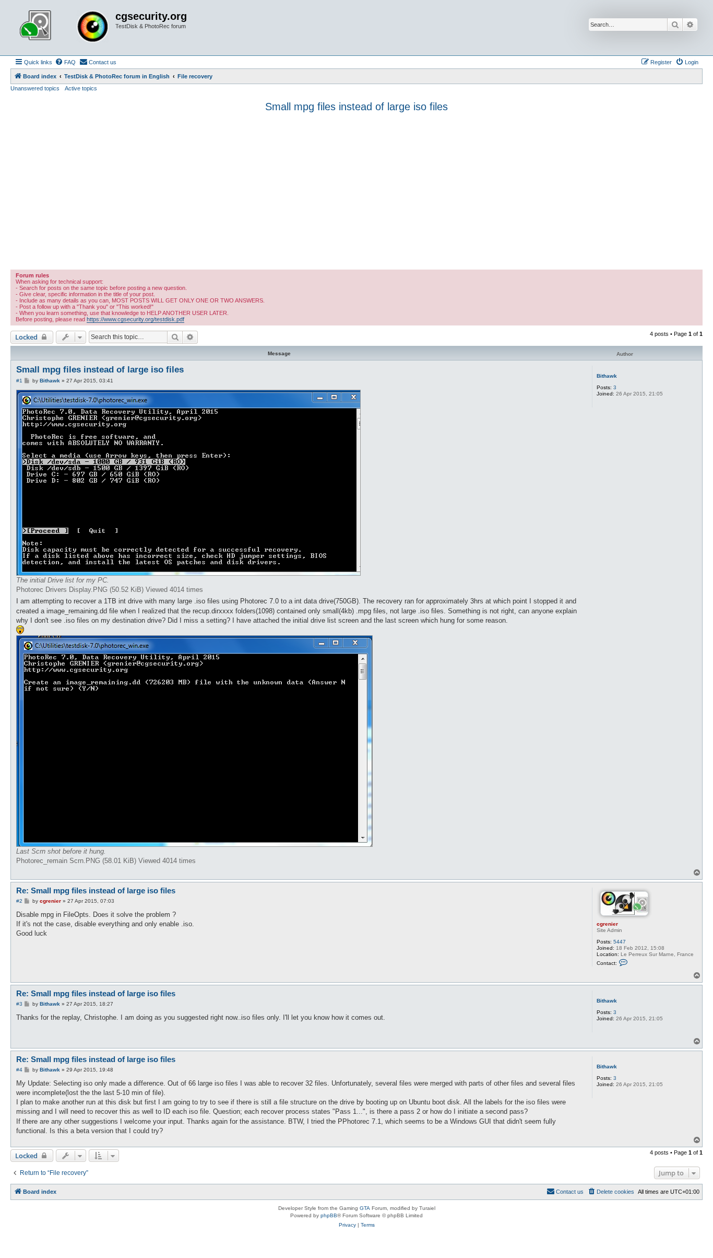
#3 (19, 1004)
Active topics (81, 88)
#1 (19, 380)
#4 (19, 1070)
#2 (19, 901)
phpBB (328, 1215)
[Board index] (64, 28)
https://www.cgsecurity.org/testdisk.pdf (135, 319)
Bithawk (607, 376)
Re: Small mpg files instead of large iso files (95, 890)
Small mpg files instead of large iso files (356, 106)
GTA (365, 1208)
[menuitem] (65, 62)
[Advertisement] (356, 191)
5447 (619, 942)
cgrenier (607, 924)
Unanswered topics (35, 88)
